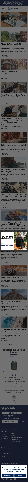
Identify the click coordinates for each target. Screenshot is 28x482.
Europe (20, 475)
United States (7, 475)
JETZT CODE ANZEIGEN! (7, 245)
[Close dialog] (26, 232)
